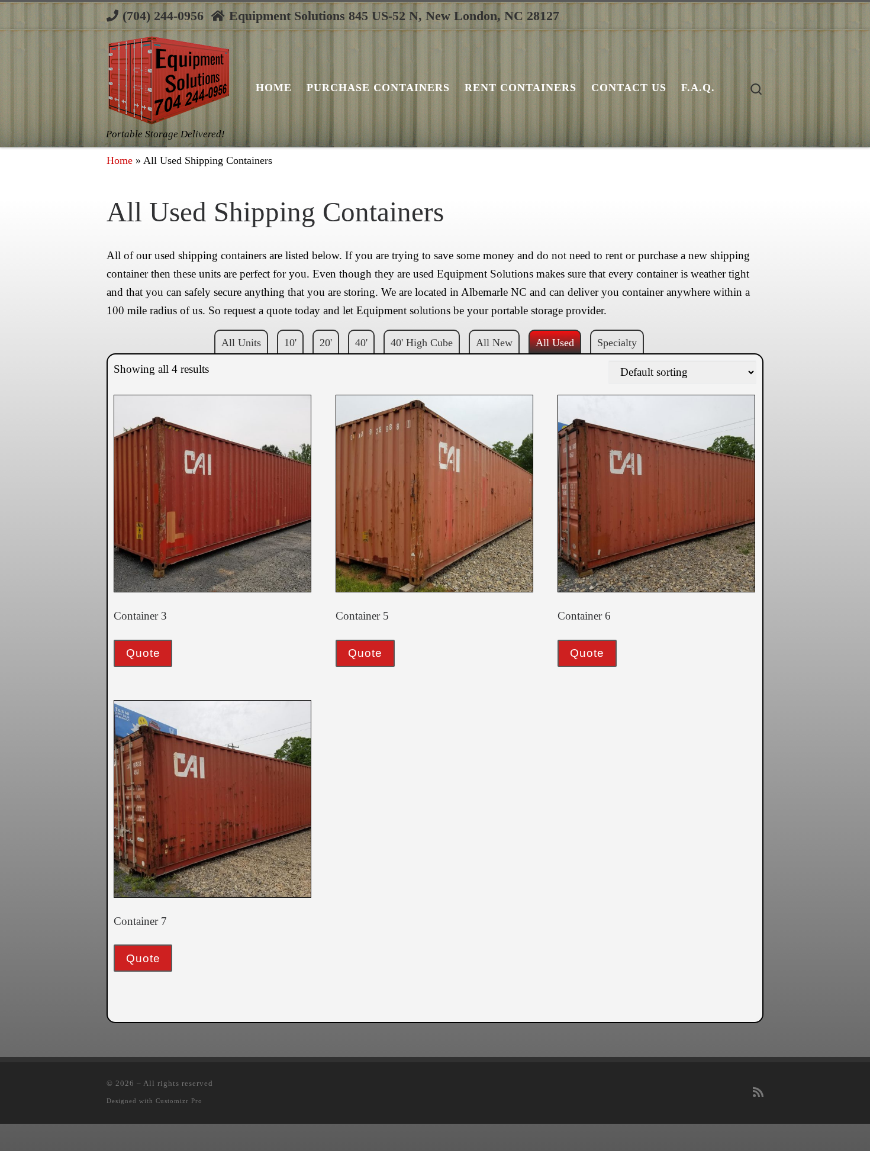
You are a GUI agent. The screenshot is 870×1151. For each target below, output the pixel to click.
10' (290, 343)
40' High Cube (422, 343)
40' (361, 343)
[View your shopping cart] (763, 16)
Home (120, 160)
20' (326, 343)
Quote (143, 653)
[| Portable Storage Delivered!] (168, 77)
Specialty (617, 343)
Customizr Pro (179, 1100)
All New (494, 343)
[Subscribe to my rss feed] (758, 1093)
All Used (555, 343)
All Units (241, 343)
